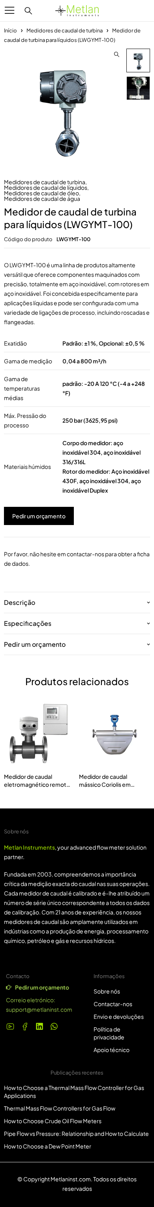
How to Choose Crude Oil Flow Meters (52, 1120)
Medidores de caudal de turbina (64, 30)
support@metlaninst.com (39, 1009)
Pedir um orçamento (39, 515)
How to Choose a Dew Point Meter (47, 1146)
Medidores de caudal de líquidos (45, 187)
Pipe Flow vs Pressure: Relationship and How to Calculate (76, 1133)
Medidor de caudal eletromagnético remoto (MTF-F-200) (37, 784)
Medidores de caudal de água (42, 198)
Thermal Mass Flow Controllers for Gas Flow (59, 1108)
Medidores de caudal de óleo (41, 193)
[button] (116, 54)
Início (10, 30)
